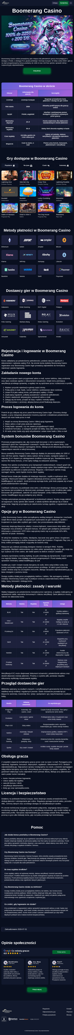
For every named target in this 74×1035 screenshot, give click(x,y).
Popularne (8, 165)
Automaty (62, 165)
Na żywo (26, 165)
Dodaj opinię (61, 952)
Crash (45, 165)
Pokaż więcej (37, 989)
